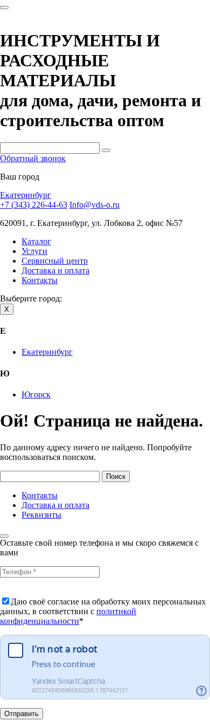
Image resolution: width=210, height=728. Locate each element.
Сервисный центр (55, 260)
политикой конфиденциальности (68, 616)
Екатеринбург (25, 195)
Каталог (36, 241)
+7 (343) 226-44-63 (33, 204)
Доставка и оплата (55, 270)
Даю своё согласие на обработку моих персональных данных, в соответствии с (103, 611)
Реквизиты (41, 514)
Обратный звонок (33, 158)
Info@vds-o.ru (94, 204)
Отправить (21, 714)
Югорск (36, 394)
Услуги (34, 251)
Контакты (40, 280)
